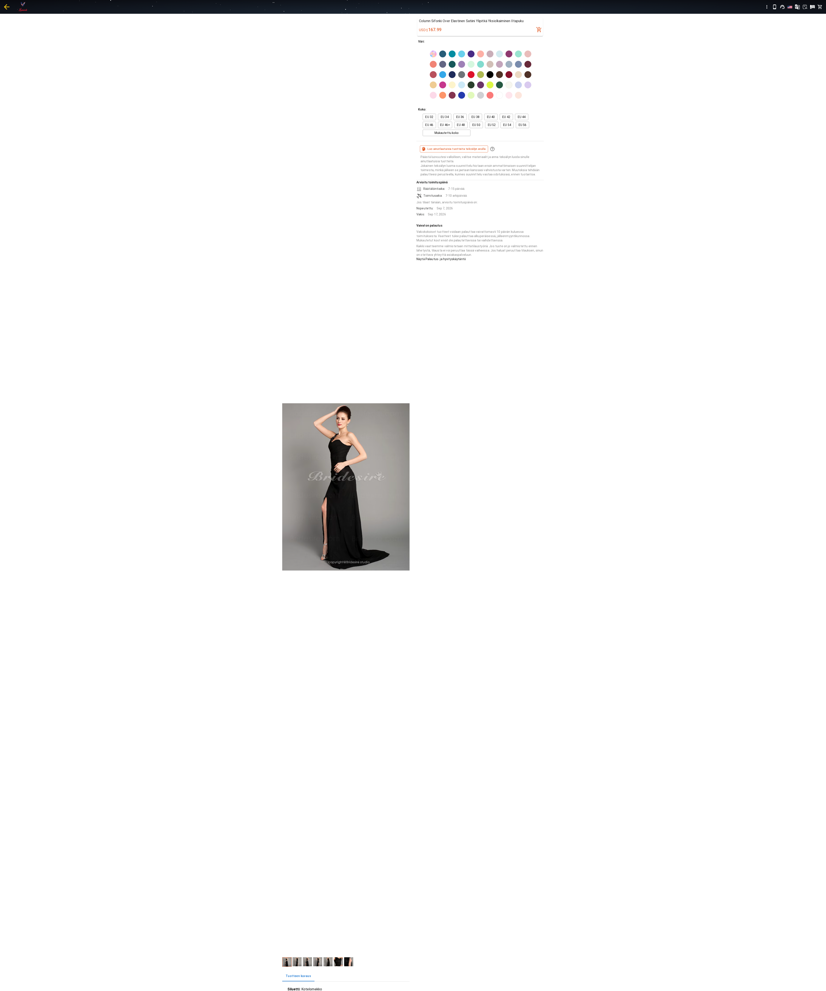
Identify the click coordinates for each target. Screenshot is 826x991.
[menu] (767, 7)
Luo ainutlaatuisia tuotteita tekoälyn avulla (456, 148)
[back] (6, 7)
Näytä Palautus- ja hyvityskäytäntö (441, 259)
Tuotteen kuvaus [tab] (298, 976)
